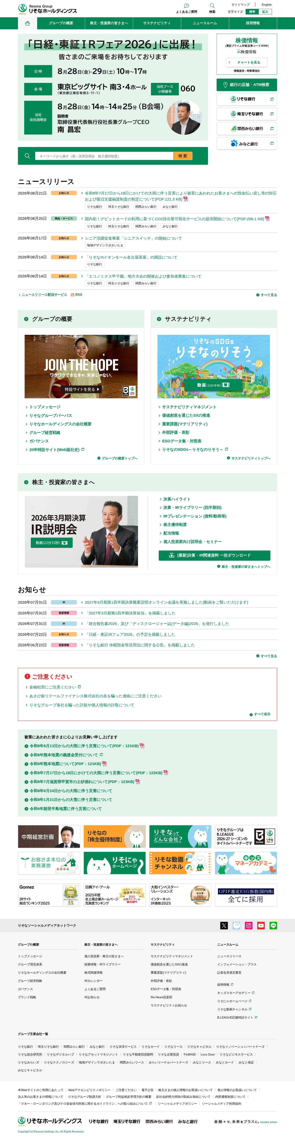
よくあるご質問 (186, 11)
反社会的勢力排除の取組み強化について (183, 1096)
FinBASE (190, 1054)
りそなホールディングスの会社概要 (60, 424)
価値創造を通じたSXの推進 (186, 415)
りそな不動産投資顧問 (138, 1054)
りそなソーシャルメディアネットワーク (47, 925)
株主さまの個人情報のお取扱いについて (185, 1090)
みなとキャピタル (30, 1070)
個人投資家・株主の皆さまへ (104, 956)
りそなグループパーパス (50, 415)
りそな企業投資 (168, 1054)
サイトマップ (241, 4)
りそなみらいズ (28, 1062)
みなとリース (202, 1062)
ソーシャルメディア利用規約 (221, 1103)
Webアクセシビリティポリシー (89, 1090)
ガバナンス (39, 441)
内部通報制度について (230, 1096)
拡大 (265, 11)
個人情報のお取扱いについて (237, 1090)
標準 (252, 11)
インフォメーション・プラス (237, 964)
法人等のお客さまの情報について (40, 1096)
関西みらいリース (132, 1062)
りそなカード (150, 1046)
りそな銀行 (25, 1046)
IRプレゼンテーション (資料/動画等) (195, 516)
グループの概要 (52, 319)
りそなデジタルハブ (60, 1054)
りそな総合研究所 (30, 1054)
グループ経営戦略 (44, 432)
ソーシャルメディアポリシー (177, 1103)
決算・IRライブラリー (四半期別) (192, 507)
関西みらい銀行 (74, 1046)
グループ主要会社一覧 (33, 1034)
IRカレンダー (93, 980)
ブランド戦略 (27, 997)
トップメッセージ (44, 407)
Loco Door (208, 1054)
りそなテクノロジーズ (59, 1062)
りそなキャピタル (199, 1046)
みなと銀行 (97, 1046)
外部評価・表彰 (175, 432)
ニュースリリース (229, 956)
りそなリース (173, 1046)
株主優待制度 (175, 524)
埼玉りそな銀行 (48, 1046)
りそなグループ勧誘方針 (84, 1096)
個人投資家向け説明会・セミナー (192, 541)
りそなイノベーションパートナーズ (240, 1046)
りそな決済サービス (123, 1046)
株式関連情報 (93, 972)
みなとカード (225, 1062)
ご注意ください (126, 1090)
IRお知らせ (92, 997)
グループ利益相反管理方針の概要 (128, 1096)
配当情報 (171, 533)
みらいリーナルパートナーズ (168, 1062)
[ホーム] (27, 23)
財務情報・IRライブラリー (102, 964)
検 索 (182, 156)
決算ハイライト (177, 499)
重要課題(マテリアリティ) (185, 424)
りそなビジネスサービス (236, 1054)
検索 (212, 11)
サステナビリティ (188, 319)
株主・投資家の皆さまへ (63, 482)
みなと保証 (246, 1062)
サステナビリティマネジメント (189, 407)
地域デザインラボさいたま (97, 1062)
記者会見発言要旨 (229, 972)
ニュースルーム (227, 944)
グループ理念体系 (30, 964)
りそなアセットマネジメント (98, 1054)
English (267, 4)
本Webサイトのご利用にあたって (40, 1090)
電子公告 (147, 1090)
